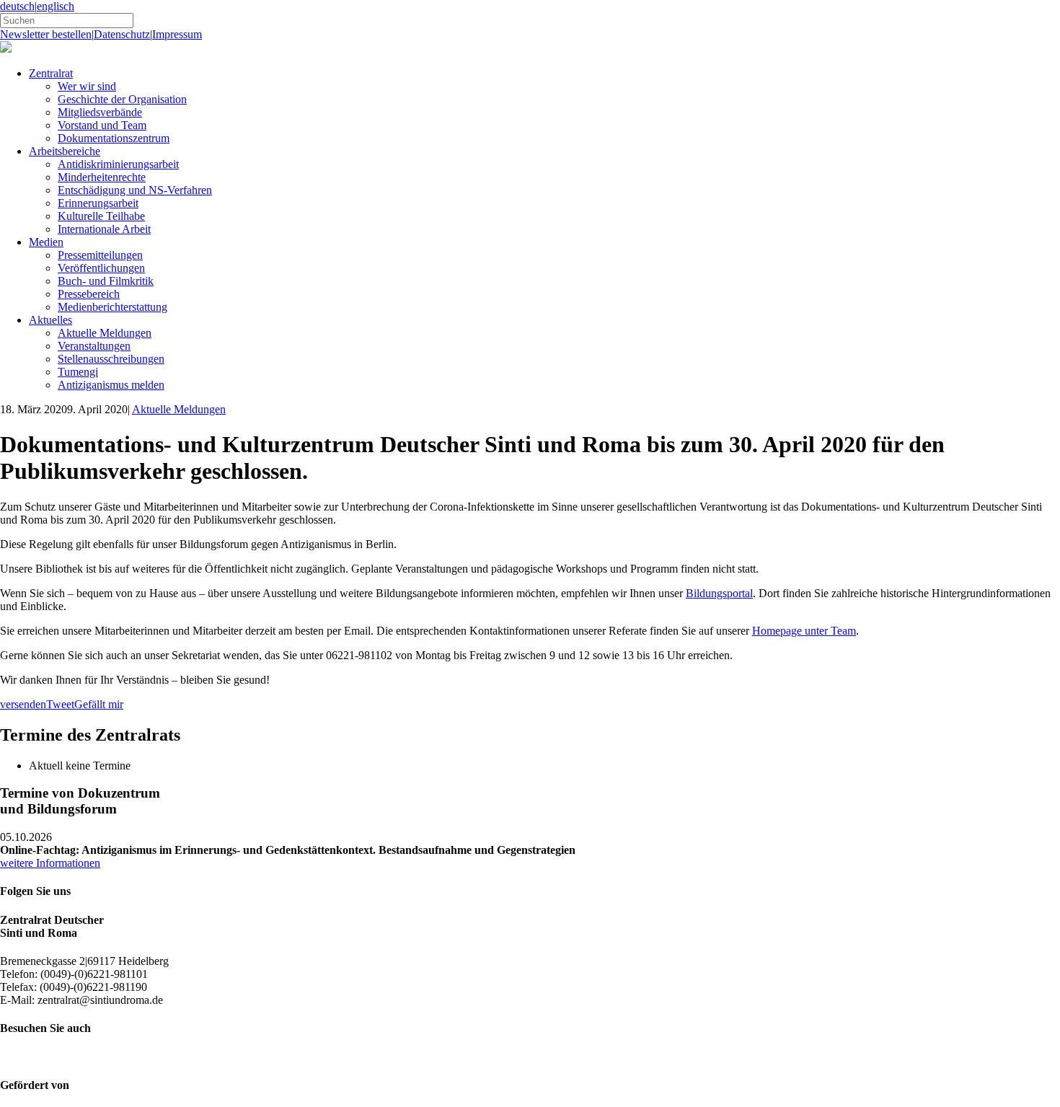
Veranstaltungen (94, 346)
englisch (55, 6)
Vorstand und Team (102, 125)
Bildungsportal (719, 593)
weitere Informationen (50, 863)
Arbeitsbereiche (64, 151)
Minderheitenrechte (102, 177)
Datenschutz (122, 34)
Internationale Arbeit (104, 229)
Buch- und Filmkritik (106, 281)
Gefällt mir (98, 704)
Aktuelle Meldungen (104, 333)
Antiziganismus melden (111, 385)
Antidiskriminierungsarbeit (118, 164)
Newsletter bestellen (46, 34)
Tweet (60, 704)
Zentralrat (51, 73)
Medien (46, 242)
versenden (23, 704)
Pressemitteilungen (100, 255)
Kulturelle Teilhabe (101, 216)
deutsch (17, 6)
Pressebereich (89, 294)
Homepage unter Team (804, 631)
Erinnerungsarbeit (98, 203)
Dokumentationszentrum (113, 138)
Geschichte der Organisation (122, 99)
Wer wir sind (87, 86)
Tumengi (78, 372)
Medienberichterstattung (112, 307)
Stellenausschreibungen (111, 359)
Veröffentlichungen (101, 268)
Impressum (177, 34)
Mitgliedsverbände (100, 112)
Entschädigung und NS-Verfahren (135, 190)
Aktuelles (50, 320)
